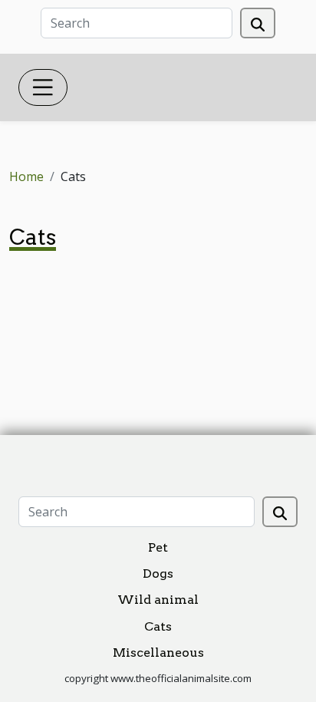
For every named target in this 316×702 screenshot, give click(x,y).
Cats (158, 626)
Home (26, 176)
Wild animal (158, 599)
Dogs (158, 573)
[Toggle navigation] (42, 87)
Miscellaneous (158, 652)
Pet (158, 547)
